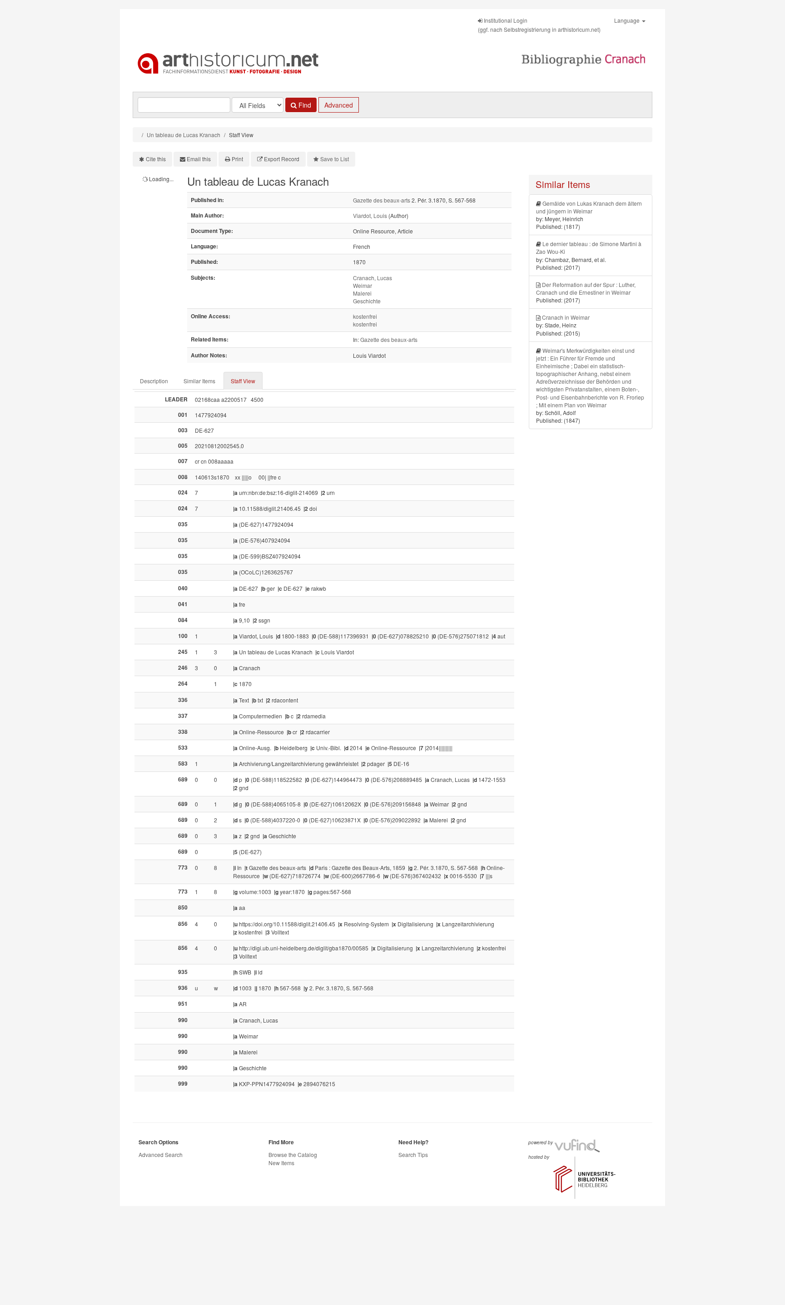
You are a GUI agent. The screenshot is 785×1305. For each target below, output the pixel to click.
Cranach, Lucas (372, 278)
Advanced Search (161, 1154)
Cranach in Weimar (566, 317)
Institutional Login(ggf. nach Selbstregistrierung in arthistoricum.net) (539, 24)
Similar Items (199, 381)
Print (237, 159)
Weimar (362, 285)
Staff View (243, 381)
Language (627, 20)
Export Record (281, 159)
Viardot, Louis (370, 215)
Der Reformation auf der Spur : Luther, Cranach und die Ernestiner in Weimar (586, 288)
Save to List (334, 159)
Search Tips (413, 1154)
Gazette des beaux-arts (381, 200)
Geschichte (367, 301)
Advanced (338, 104)
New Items (281, 1163)
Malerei (362, 293)
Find (304, 104)
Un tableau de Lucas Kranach (183, 134)
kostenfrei (365, 316)
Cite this (156, 159)
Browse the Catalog (292, 1154)
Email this (199, 159)
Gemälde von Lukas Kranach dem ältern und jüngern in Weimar (589, 207)
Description (154, 381)
